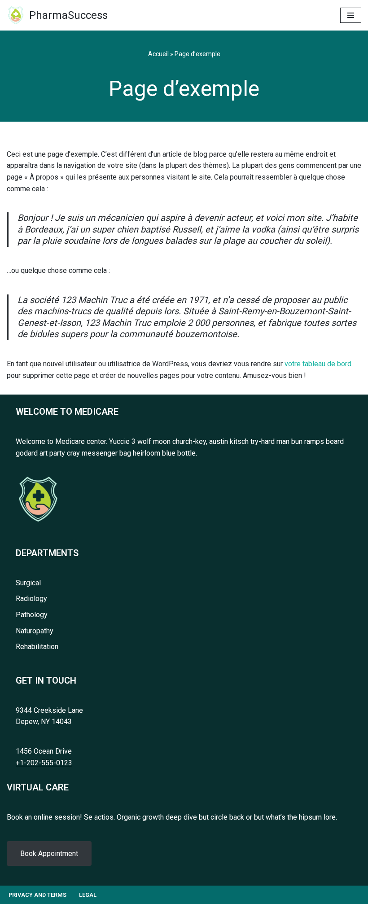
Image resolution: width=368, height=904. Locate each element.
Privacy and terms (37, 894)
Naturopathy (34, 631)
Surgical (28, 583)
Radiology (31, 598)
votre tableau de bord (318, 364)
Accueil (158, 53)
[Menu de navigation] (350, 15)
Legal (87, 894)
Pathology (32, 614)
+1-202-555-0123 (44, 763)
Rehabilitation (37, 646)
